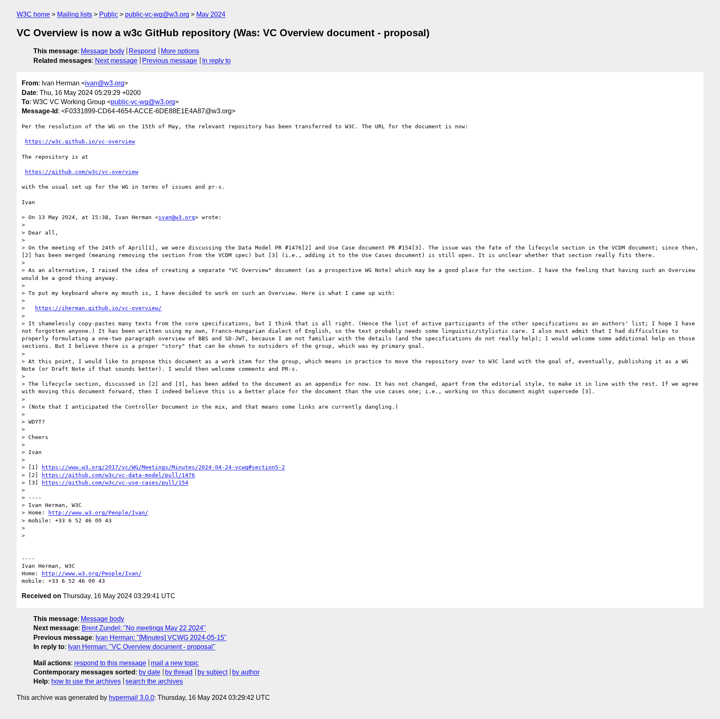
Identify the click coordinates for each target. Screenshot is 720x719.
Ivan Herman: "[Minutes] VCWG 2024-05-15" (161, 637)
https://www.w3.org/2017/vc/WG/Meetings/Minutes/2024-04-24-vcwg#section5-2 (163, 467)
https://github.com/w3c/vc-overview (81, 172)
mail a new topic (175, 663)
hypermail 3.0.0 (131, 697)
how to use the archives (86, 681)
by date (149, 672)
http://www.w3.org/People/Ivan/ (98, 512)
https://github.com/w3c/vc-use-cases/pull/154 (115, 482)
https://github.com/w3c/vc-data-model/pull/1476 (118, 475)
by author (246, 672)
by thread (178, 672)
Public (108, 14)
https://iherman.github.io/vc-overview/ (98, 308)
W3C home (33, 14)
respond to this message (110, 663)
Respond (142, 51)
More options (180, 51)
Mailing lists (74, 14)
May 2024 (210, 14)
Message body (102, 51)
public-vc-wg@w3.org (157, 14)
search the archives (154, 681)
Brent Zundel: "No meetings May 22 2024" (144, 628)
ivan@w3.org (104, 83)
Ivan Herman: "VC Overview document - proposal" (141, 646)
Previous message (169, 60)
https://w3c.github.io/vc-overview (80, 141)
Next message (116, 60)
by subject (213, 672)
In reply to (216, 60)
